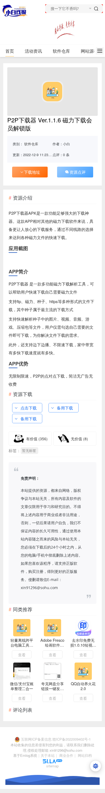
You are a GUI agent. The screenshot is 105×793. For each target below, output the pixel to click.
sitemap (52, 765)
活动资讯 (33, 51)
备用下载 (65, 408)
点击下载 (28, 408)
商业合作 (66, 755)
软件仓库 (61, 51)
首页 (9, 51)
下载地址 (32, 172)
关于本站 (48, 755)
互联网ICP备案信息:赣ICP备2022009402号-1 (56, 739)
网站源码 (89, 51)
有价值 (37, 438)
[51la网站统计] (52, 760)
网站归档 (85, 755)
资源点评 (77, 172)
